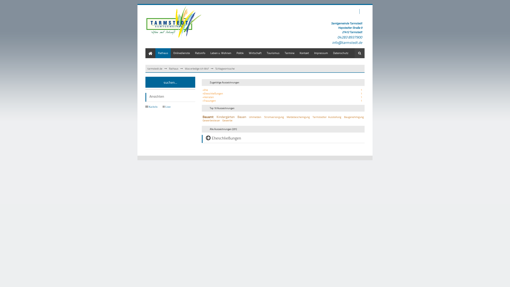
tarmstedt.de (154, 68)
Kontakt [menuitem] (304, 53)
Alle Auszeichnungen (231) (223, 129)
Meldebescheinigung (298, 117)
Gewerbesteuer (211, 120)
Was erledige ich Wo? (197, 68)
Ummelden (255, 117)
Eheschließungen (226, 138)
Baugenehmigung (354, 117)
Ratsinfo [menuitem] (200, 53)
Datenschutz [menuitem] (340, 53)
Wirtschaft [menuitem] (255, 53)
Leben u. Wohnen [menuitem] (220, 53)
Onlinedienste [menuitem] (181, 53)
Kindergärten (226, 117)
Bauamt (208, 117)
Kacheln (153, 106)
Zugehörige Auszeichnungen (224, 82)
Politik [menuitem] (240, 53)
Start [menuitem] (148, 50)
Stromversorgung (274, 117)
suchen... (170, 82)
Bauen (241, 117)
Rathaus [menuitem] (163, 53)
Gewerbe (227, 120)
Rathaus (173, 68)
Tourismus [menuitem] (273, 53)
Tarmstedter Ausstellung (327, 117)
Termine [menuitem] (289, 53)
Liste (168, 106)
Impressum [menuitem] (321, 53)
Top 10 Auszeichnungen (222, 108)
